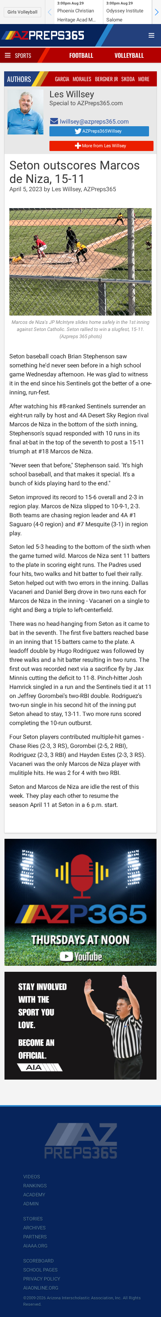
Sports (23, 55)
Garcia (62, 79)
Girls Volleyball (22, 12)
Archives (34, 1228)
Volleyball (129, 55)
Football (81, 55)
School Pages (40, 1270)
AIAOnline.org (40, 1288)
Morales (82, 79)
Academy (34, 1195)
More (143, 79)
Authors (19, 79)
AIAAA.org (35, 1246)
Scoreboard (38, 1261)
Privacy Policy (41, 1279)
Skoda (128, 79)
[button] (156, 12)
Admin (31, 1204)
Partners (35, 1237)
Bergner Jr (106, 79)
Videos (31, 1177)
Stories (33, 1219)
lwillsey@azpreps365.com (93, 121)
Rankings (35, 1186)
